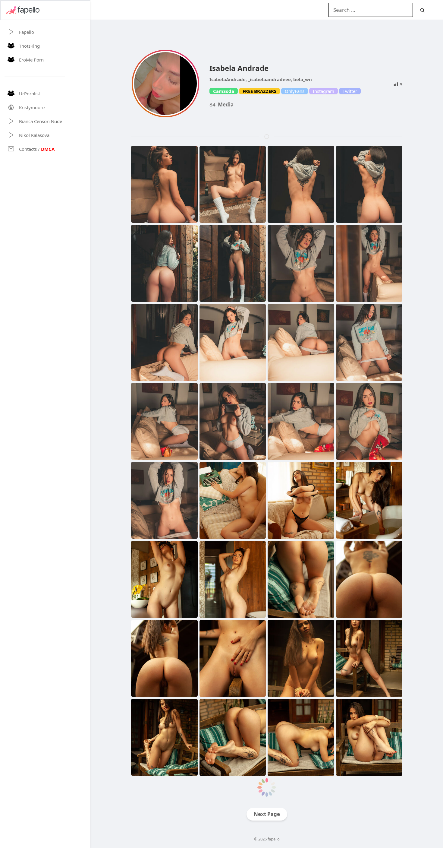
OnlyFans (294, 91)
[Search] (422, 10)
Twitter (350, 91)
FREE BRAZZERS (259, 91)
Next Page (267, 814)
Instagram (323, 91)
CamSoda (223, 91)
